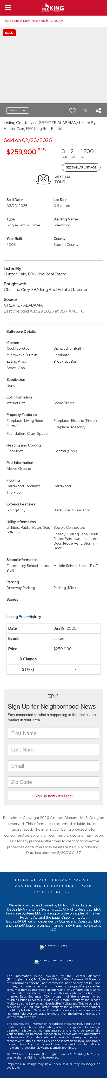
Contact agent (18, 110)
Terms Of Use (31, 880)
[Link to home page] (53, 8)
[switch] (72, 110)
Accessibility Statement (46, 885)
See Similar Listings (81, 167)
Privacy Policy (70, 880)
